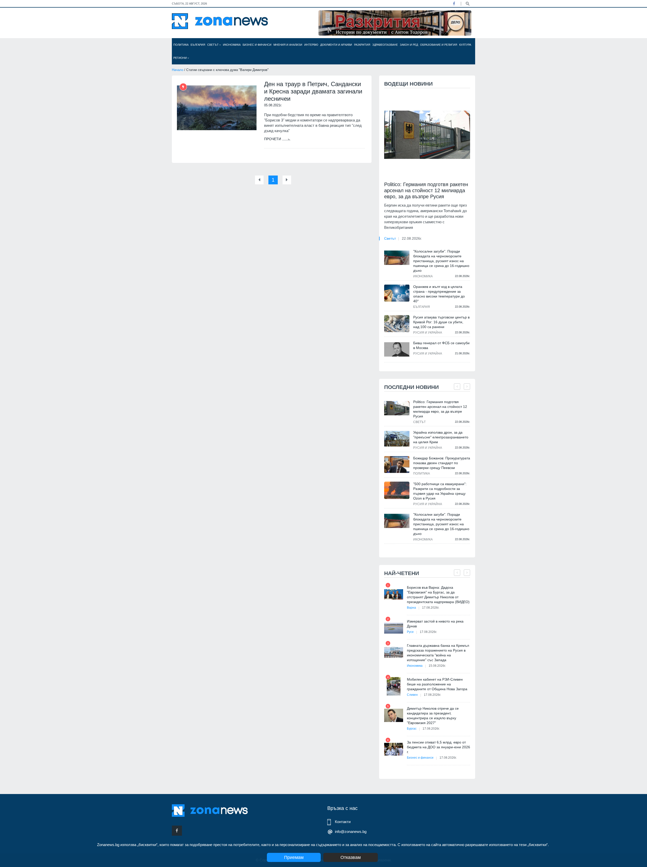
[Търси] (467, 3)
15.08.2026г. (437, 665)
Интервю (311, 44)
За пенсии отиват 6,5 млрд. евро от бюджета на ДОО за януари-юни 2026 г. (438, 747)
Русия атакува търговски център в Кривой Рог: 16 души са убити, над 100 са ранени (441, 322)
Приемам (294, 857)
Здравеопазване (385, 44)
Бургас (412, 728)
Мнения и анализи (287, 44)
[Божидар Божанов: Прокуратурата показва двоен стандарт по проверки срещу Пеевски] (396, 464)
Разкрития (362, 44)
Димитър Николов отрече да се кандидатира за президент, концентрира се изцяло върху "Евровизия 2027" (433, 715)
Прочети (273, 139)
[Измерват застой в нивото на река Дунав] (393, 628)
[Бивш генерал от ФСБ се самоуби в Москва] (396, 349)
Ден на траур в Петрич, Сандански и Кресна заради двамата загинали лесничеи (313, 91)
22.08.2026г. (412, 238)
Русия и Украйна (427, 332)
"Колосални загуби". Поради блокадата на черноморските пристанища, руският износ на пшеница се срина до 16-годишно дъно (441, 261)
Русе (410, 632)
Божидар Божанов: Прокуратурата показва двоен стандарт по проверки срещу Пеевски (441, 463)
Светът (213, 44)
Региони (180, 57)
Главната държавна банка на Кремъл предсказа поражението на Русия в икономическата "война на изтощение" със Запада (438, 652)
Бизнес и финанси (257, 44)
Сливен (412, 695)
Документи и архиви (336, 44)
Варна (411, 607)
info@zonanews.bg (350, 831)
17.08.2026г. (430, 607)
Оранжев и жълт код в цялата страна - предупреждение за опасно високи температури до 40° (439, 294)
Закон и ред (409, 44)
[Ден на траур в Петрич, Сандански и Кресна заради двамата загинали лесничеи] (217, 108)
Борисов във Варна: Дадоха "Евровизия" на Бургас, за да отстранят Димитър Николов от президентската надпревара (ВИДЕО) (438, 594)
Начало (177, 70)
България (198, 44)
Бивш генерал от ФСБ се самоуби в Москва (441, 345)
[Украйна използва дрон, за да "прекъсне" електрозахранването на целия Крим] (396, 439)
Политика (181, 44)
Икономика (232, 44)
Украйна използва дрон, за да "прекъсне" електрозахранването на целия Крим (440, 437)
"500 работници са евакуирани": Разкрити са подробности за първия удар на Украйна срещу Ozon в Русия (440, 491)
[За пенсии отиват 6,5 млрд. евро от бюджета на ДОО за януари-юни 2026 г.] (393, 749)
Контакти (343, 822)
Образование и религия (438, 44)
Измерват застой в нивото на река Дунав (435, 623)
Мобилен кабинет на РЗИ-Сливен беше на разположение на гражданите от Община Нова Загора (437, 684)
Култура (465, 44)
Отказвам (350, 857)
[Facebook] (453, 3)
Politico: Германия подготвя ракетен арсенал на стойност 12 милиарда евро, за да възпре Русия (426, 190)
